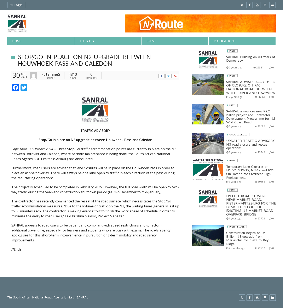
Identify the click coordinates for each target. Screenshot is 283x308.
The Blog (87, 41)
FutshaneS (50, 74)
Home (16, 41)
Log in (18, 5)
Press (151, 41)
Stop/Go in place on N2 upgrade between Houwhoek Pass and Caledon (84, 60)
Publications (224, 41)
